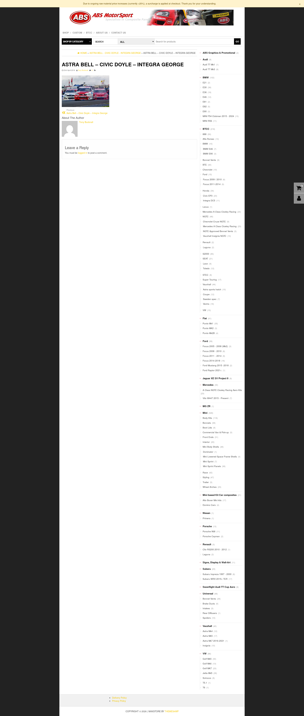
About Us (102, 32)
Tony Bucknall (83, 70)
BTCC (89, 32)
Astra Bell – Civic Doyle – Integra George (87, 112)
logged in (82, 152)
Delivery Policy (119, 697)
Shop (66, 32)
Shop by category (73, 41)
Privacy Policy (119, 700)
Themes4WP (172, 711)
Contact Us (118, 32)
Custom (77, 32)
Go (237, 41)
